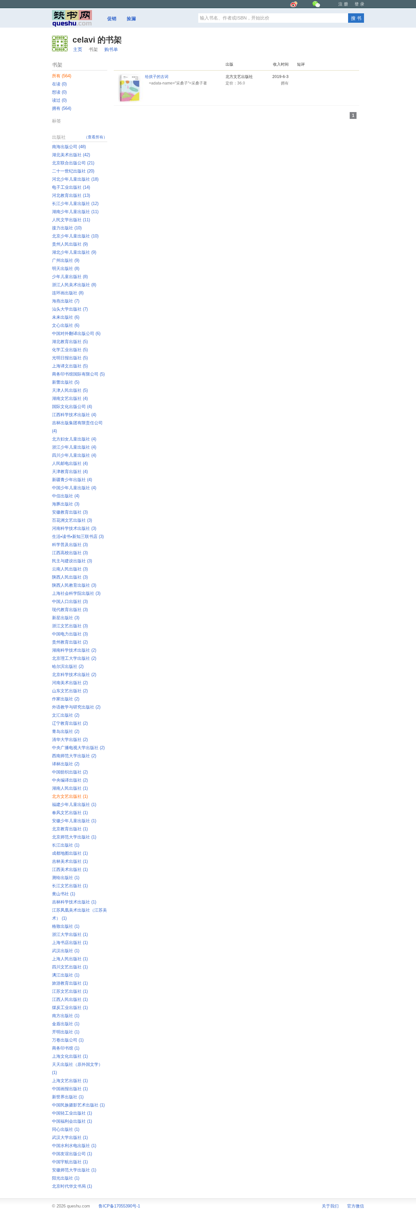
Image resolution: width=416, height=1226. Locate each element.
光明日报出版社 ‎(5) (70, 357)
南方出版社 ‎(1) (65, 1015)
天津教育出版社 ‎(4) (70, 471)
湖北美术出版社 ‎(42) (71, 154)
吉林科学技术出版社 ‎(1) (74, 902)
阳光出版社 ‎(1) (65, 1178)
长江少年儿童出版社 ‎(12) (75, 203)
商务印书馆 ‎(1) (65, 1048)
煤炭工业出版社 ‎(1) (70, 1007)
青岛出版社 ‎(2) (65, 731)
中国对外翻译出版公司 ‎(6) (76, 333)
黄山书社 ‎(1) (63, 893)
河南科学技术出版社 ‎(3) (74, 528)
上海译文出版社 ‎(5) (70, 366)
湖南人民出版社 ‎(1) (70, 788)
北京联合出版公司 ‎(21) (73, 162)
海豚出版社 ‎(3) (65, 504)
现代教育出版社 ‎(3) (70, 609)
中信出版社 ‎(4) (65, 495)
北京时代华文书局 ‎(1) (72, 1186)
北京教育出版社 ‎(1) (70, 828)
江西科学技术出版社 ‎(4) (74, 414)
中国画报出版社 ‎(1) (70, 1088)
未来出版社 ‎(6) (65, 317)
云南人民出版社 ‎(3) (70, 569)
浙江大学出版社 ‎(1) (70, 934)
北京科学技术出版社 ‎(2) (74, 674)
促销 (111, 18)
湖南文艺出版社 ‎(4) (70, 398)
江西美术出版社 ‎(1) (70, 869)
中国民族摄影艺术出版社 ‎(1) (78, 1105)
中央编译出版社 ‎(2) (70, 780)
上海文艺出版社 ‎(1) (70, 1080)
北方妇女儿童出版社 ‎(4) (74, 439)
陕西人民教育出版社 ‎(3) (74, 585)
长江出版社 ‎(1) (65, 845)
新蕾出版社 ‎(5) (65, 382)
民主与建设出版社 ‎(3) (72, 560)
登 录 (359, 4)
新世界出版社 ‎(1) (68, 1096)
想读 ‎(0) (59, 92)
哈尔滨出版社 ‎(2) (68, 666)
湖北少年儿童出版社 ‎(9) (74, 252)
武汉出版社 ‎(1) (65, 950)
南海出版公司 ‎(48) (69, 146)
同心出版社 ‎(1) (65, 1129)
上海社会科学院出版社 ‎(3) (76, 593)
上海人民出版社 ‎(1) (70, 958)
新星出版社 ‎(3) (65, 617)
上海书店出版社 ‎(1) (70, 942)
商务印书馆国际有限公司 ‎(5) (78, 374)
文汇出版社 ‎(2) (65, 715)
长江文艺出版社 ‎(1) (70, 885)
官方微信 (355, 1206)
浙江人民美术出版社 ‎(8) (74, 284)
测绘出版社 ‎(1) (65, 877)
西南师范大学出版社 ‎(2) (74, 755)
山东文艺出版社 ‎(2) (70, 690)
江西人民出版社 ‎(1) (70, 999)
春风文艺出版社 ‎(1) (70, 812)
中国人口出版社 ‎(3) (70, 601)
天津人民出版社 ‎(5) (70, 390)
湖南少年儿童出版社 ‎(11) (75, 211)
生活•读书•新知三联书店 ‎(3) (78, 536)
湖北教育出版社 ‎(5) (70, 341)
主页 (77, 49)
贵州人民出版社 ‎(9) (70, 244)
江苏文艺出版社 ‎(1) (70, 991)
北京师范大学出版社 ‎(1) (74, 837)
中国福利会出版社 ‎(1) (72, 1121)
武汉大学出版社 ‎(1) (70, 1137)
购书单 (111, 49)
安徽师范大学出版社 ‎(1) (74, 1170)
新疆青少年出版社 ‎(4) (72, 479)
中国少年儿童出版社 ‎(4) (74, 487)
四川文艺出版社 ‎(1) (70, 966)
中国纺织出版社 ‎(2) (70, 772)
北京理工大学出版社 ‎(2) (74, 658)
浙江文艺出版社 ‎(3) (70, 625)
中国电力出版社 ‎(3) (70, 634)
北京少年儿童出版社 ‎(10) (75, 236)
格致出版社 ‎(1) (65, 926)
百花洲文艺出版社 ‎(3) (72, 520)
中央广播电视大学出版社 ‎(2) (78, 747)
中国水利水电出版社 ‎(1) (74, 1145)
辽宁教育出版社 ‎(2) (70, 723)
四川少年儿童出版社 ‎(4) (74, 455)
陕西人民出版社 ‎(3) (70, 577)
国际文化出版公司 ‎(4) (72, 406)
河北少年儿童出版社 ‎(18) (75, 179)
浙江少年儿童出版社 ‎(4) (74, 447)
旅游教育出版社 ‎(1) (70, 983)
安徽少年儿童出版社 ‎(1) (74, 820)
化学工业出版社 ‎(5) (70, 349)
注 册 (343, 4)
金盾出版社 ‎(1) (65, 1023)
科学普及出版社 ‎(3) (70, 544)
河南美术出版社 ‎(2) (70, 682)
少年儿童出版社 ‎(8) (70, 276)
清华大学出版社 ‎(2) (70, 739)
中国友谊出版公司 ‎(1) (72, 1153)
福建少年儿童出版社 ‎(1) (74, 804)
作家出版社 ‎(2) (65, 698)
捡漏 (131, 18)
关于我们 (330, 1206)
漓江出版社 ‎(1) (65, 975)
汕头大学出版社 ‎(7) (70, 309)
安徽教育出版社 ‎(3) (70, 512)
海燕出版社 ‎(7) (65, 301)
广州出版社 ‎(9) (65, 260)
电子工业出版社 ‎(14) (71, 187)
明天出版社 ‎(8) (65, 268)
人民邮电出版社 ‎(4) (70, 463)
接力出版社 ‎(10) (67, 227)
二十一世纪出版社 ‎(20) (73, 171)
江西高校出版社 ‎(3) (70, 552)
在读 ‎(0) (59, 84)
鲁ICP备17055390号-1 (119, 1206)
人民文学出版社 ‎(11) (71, 219)
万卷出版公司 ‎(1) (68, 1040)
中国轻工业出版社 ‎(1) (72, 1113)
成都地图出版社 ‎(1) (70, 853)
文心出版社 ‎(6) (65, 325)
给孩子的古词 (156, 76)
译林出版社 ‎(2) (65, 763)
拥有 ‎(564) (61, 108)
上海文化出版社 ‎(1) (70, 1056)
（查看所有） (95, 137)
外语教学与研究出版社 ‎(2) (76, 707)
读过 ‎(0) (59, 100)
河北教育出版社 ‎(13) (71, 195)
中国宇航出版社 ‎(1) (70, 1161)
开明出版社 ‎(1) (65, 1031)
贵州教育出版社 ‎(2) (70, 642)
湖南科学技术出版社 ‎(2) (74, 650)
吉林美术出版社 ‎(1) (70, 861)
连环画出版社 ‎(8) (68, 292)
